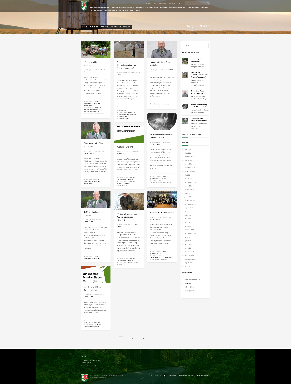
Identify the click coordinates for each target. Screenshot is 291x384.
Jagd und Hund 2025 (125, 147)
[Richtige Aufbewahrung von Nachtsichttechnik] (162, 121)
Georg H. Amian (155, 144)
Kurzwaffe (133, 115)
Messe (92, 326)
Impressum (148, 3)
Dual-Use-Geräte (166, 182)
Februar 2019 (188, 244)
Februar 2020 (188, 222)
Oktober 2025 (189, 157)
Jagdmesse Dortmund (123, 183)
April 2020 (187, 215)
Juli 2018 (187, 266)
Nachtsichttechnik (156, 184)
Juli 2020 (187, 212)
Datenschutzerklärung (159, 3)
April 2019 (187, 241)
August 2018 (188, 263)
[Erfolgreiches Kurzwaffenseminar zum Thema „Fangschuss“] (129, 49)
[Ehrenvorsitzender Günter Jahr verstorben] (95, 130)
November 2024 (189, 171)
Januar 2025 (188, 164)
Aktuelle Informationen (192, 280)
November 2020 (189, 200)
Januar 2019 (188, 248)
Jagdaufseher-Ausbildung (91, 111)
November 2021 (189, 190)
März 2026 (187, 153)
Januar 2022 (188, 186)
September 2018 (190, 259)
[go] (208, 3)
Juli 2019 (187, 237)
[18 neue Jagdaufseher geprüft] (162, 199)
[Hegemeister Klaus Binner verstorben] (162, 49)
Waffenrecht (166, 184)
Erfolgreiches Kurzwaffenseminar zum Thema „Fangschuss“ (126, 65)
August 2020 (188, 208)
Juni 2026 (187, 149)
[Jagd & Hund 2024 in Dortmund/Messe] (95, 274)
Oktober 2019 (189, 230)
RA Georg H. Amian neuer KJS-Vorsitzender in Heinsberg (127, 217)
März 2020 (187, 219)
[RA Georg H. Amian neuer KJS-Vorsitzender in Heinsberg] (129, 201)
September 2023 (190, 182)
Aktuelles (97, 103)
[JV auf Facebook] (164, 375)
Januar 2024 (188, 179)
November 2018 (189, 252)
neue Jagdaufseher (162, 259)
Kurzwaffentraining (123, 118)
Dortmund (98, 325)
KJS (129, 262)
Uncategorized (88, 105)
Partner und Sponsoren (203, 375)
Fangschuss (131, 113)
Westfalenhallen (122, 185)
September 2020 (190, 204)
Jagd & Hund (131, 181)
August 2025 (188, 160)
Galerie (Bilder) (189, 287)
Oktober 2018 (189, 255)
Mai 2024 (187, 175)
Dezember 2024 (189, 168)
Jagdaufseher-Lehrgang (91, 113)
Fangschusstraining (123, 115)
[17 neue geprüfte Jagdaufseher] (95, 49)
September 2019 (190, 233)
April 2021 (187, 193)
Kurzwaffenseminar (123, 116)
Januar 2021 (188, 197)
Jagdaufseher (96, 109)
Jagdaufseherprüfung (156, 257)
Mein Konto (172, 3)
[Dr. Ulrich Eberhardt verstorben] (95, 199)
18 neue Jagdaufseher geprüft (162, 212)
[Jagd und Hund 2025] (129, 134)
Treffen (96, 326)
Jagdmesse (87, 326)
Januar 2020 (188, 226)
